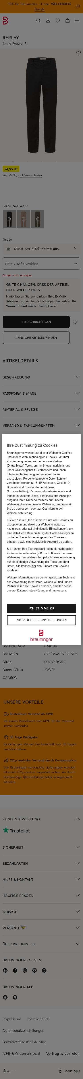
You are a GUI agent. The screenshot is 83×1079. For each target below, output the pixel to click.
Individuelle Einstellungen (41, 620)
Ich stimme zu (41, 608)
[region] (41, 539)
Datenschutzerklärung (31, 590)
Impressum (59, 590)
